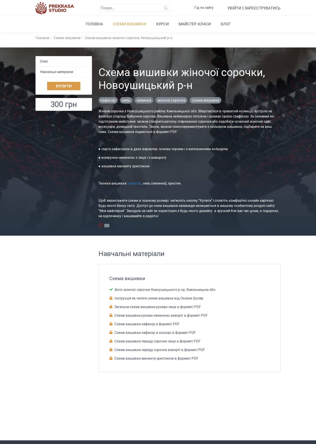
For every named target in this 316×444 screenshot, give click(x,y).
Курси (162, 24)
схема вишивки (205, 100)
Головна (94, 24)
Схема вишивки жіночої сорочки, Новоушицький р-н (128, 38)
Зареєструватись (262, 8)
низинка (144, 100)
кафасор (108, 100)
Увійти (234, 8)
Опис (44, 61)
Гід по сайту (203, 8)
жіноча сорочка (171, 100)
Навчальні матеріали (56, 72)
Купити (64, 86)
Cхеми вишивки (129, 24)
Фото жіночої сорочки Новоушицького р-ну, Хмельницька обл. (165, 290)
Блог (226, 24)
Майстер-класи (195, 24)
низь (126, 100)
